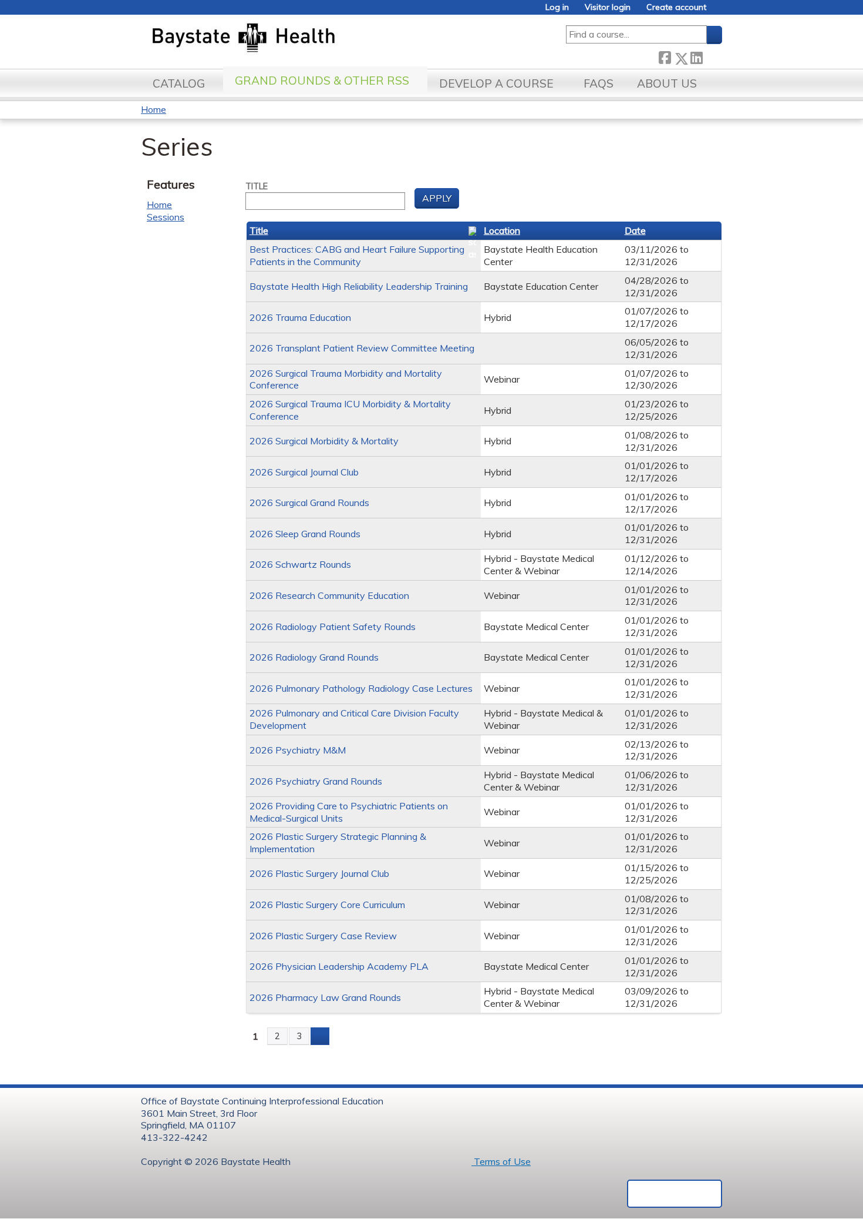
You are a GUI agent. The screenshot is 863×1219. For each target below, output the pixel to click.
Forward (712, 56)
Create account (676, 7)
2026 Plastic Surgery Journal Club (319, 873)
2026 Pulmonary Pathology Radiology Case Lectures (361, 688)
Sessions (165, 217)
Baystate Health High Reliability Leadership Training (359, 286)
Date (635, 230)
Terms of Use (501, 1161)
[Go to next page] (320, 1036)
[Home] (298, 39)
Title (256, 186)
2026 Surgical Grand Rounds (309, 502)
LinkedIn (696, 56)
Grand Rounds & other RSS (322, 80)
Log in (557, 7)
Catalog (179, 83)
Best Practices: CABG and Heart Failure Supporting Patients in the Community (357, 255)
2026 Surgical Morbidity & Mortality (324, 441)
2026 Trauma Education (300, 317)
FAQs (598, 83)
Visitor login (608, 7)
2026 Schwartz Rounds (300, 564)
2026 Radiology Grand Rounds (314, 657)
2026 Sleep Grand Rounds (305, 534)
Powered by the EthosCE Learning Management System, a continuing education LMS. (674, 1194)
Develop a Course (496, 83)
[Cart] (718, 11)
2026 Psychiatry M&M (298, 750)
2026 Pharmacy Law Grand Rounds (325, 997)
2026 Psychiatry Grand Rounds (316, 781)
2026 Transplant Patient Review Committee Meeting (362, 348)
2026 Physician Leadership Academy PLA (339, 966)
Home (153, 109)
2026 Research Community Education (329, 595)
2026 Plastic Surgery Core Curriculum (327, 904)
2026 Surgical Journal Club (304, 472)
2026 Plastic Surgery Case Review (323, 936)
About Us (667, 83)
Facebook (664, 56)
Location (502, 230)
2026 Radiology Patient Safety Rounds (333, 626)
